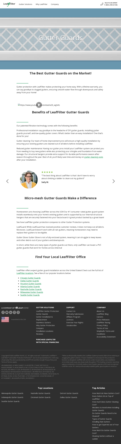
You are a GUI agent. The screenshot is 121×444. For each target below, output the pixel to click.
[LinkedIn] (10, 312)
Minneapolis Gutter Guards (12, 393)
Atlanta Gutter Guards (30, 286)
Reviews (39, 334)
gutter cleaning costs (93, 157)
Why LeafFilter (41, 4)
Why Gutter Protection (45, 325)
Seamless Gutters (43, 322)
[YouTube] (7, 312)
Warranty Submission (75, 314)
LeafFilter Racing (103, 322)
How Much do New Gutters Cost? (106, 393)
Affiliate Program (73, 317)
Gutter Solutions (25, 4)
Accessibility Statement (106, 337)
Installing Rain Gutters (101, 422)
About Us (100, 311)
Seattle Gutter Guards (30, 295)
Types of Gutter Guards (102, 419)
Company (55, 4)
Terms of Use (102, 328)
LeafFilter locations (25, 273)
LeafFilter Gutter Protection (47, 311)
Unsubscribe (71, 325)
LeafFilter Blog (102, 314)
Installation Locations (44, 331)
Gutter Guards (42, 314)
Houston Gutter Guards (30, 283)
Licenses (69, 319)
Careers (100, 317)
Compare (40, 328)
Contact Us (70, 311)
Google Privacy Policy (46, 360)
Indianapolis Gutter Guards (12, 397)
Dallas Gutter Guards (29, 281)
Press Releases (103, 319)
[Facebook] (3, 312)
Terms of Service (7, 362)
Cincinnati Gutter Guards (40, 397)
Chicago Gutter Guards (30, 278)
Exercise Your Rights (74, 322)
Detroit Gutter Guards (69, 393)
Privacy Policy (102, 325)
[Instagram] (14, 312)
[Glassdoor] (18, 312)
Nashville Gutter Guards (31, 289)
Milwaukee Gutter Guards (31, 292)
